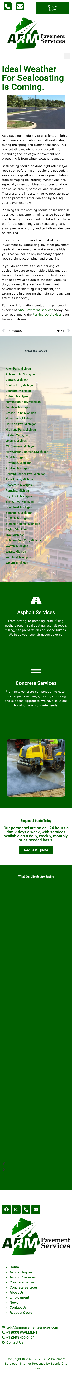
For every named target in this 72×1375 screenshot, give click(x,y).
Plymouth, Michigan (18, 463)
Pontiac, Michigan (17, 468)
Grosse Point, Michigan (21, 413)
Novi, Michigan (15, 457)
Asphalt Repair (21, 1272)
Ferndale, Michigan (18, 407)
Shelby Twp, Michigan (20, 501)
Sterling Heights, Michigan (23, 524)
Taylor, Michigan (16, 529)
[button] (67, 56)
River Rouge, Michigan (20, 479)
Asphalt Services (23, 1277)
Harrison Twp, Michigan (21, 424)
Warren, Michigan (17, 546)
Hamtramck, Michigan (20, 418)
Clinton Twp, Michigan (20, 385)
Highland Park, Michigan (21, 429)
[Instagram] (16, 1209)
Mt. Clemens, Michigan (20, 446)
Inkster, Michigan (17, 435)
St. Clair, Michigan (17, 518)
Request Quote (21, 1313)
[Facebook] (6, 1209)
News (14, 1302)
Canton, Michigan (17, 379)
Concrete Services (24, 1287)
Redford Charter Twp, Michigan (25, 474)
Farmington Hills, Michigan (23, 402)
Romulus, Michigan (18, 490)
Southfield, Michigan (19, 507)
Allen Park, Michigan (19, 368)
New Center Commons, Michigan (27, 451)
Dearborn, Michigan (18, 391)
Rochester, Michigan (19, 485)
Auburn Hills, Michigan (20, 374)
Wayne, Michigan (16, 551)
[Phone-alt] (26, 1209)
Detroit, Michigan (17, 396)
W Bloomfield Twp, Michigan (24, 540)
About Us (17, 1292)
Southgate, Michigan (19, 512)
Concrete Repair (22, 1282)
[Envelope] (35, 1209)
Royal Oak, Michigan (19, 496)
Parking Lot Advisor (47, 314)
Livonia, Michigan (17, 440)
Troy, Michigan (15, 535)
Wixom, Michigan (17, 562)
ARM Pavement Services (35, 310)
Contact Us (18, 1307)
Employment (19, 1297)
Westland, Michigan (18, 557)
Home (14, 1267)
